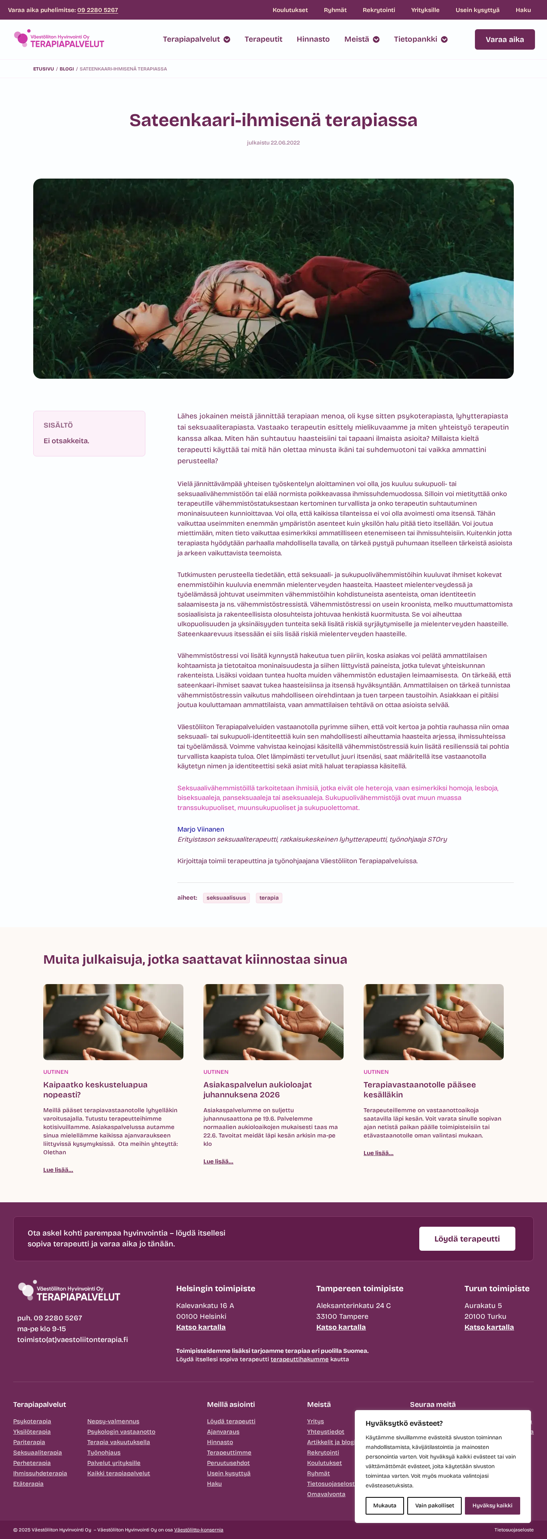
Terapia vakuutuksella (118, 1442)
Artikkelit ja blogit (332, 1442)
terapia (269, 897)
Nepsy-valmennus (113, 1421)
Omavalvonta (326, 1494)
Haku (523, 10)
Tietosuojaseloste (332, 1483)
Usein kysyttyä (478, 10)
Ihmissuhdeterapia (40, 1473)
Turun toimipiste (497, 1288)
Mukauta (384, 1505)
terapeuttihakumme (300, 1359)
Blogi (67, 69)
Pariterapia (29, 1442)
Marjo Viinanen (200, 829)
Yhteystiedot (325, 1431)
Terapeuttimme (229, 1452)
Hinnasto (220, 1442)
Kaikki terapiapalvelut (118, 1473)
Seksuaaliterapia (37, 1452)
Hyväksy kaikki (493, 1505)
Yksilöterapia (32, 1431)
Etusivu (43, 69)
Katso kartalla (201, 1327)
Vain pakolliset (434, 1505)
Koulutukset (290, 10)
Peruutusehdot (228, 1463)
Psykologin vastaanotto (121, 1431)
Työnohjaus (104, 1452)
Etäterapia (28, 1483)
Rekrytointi (379, 10)
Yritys (315, 1421)
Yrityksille (425, 10)
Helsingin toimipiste (215, 1288)
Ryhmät (335, 10)
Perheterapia (32, 1463)
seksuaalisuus (226, 897)
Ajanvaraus (223, 1431)
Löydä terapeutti (231, 1421)
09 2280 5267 (97, 10)
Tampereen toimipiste (360, 1288)
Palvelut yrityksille (114, 1463)
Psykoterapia (32, 1421)
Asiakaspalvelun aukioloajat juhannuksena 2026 (257, 1089)
